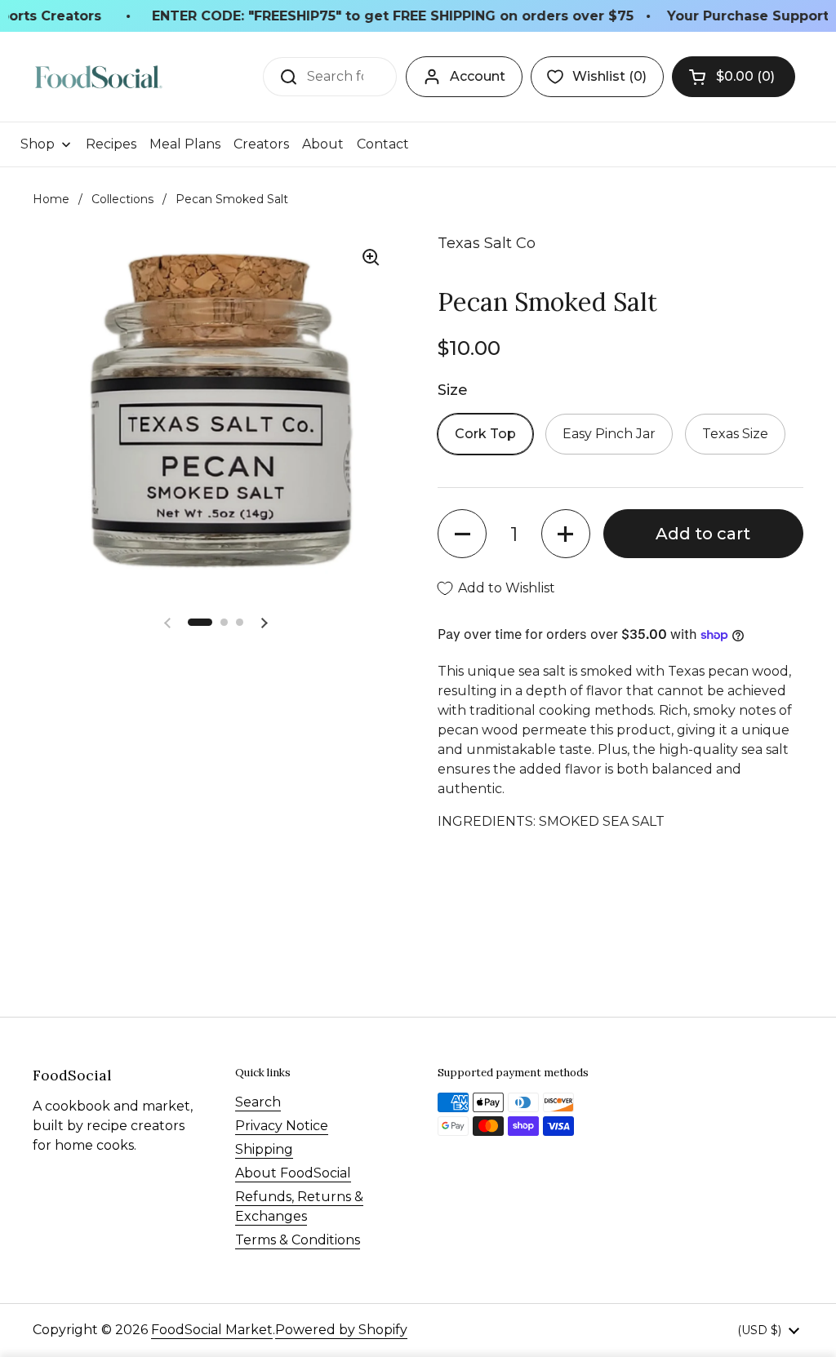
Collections (122, 199)
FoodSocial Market (212, 1329)
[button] (733, 76)
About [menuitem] (323, 144)
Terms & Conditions (297, 1240)
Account (477, 76)
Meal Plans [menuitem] (184, 144)
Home (51, 199)
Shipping (264, 1149)
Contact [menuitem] (383, 144)
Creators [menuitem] (261, 144)
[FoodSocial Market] (98, 77)
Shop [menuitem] (37, 144)
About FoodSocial (293, 1173)
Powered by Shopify (341, 1329)
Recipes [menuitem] (111, 144)
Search (258, 1102)
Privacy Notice (281, 1125)
